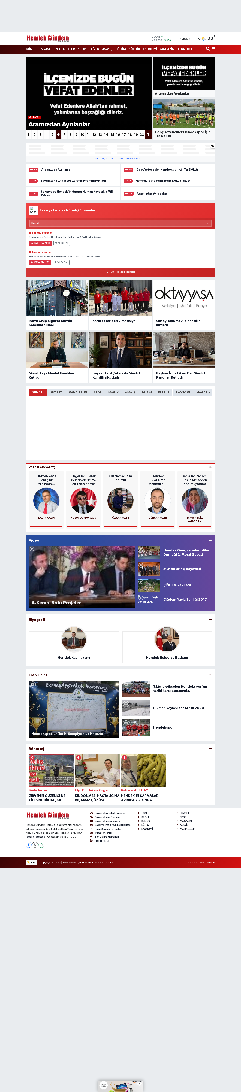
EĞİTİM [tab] (146, 392)
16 (118, 134)
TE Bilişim (210, 862)
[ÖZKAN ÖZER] (120, 500)
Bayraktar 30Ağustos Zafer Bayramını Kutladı (73, 180)
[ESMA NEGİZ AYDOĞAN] (195, 500)
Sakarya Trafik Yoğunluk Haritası (113, 825)
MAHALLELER (65, 49)
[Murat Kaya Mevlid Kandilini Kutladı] (57, 350)
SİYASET (47, 49)
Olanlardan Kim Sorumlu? (120, 478)
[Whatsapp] (41, 845)
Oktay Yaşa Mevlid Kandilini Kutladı (178, 323)
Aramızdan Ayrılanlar (56, 169)
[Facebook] (29, 845)
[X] (35, 845)
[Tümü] (210, 619)
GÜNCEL (32, 49)
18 (130, 134)
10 (82, 134)
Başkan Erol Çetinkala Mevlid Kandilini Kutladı (116, 375)
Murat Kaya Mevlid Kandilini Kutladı (51, 375)
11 (88, 134)
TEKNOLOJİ (185, 49)
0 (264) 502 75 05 (42, 243)
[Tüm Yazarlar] (210, 467)
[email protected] (36, 836)
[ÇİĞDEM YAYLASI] (149, 585)
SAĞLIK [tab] (113, 392)
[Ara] (208, 49)
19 (136, 134)
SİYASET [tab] (56, 392)
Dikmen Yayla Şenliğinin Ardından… (46, 480)
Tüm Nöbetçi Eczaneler (122, 272)
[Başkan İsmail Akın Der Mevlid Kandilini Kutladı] (184, 350)
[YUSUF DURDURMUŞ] (83, 500)
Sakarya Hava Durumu (107, 817)
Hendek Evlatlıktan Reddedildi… (157, 480)
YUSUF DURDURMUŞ (83, 518)
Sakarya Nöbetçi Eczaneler (110, 813)
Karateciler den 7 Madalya (113, 321)
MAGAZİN (167, 49)
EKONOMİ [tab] (183, 392)
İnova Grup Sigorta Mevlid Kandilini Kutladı (50, 323)
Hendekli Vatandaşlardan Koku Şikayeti (163, 180)
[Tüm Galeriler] (210, 675)
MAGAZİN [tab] (203, 392)
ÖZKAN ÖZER (120, 518)
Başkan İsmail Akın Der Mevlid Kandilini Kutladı (180, 375)
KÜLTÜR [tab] (163, 392)
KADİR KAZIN (46, 518)
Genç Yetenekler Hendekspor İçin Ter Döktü (167, 169)
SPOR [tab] (98, 392)
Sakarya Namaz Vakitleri (108, 821)
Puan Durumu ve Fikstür (108, 829)
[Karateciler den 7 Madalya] (120, 298)
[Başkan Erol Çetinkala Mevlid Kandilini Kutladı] (120, 350)
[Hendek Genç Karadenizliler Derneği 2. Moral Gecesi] (149, 552)
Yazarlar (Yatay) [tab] (42, 467)
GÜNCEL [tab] (38, 392)
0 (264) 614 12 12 (41, 262)
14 (106, 134)
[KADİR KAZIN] (46, 500)
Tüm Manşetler (103, 833)
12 (94, 134)
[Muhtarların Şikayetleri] (149, 568)
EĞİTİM (120, 49)
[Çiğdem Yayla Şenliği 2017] (149, 599)
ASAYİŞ (107, 49)
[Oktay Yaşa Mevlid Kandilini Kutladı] (184, 298)
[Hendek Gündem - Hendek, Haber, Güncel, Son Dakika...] (48, 38)
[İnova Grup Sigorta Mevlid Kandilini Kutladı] (57, 298)
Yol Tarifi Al (63, 243)
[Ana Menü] (212, 49)
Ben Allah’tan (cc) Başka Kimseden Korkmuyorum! (195, 480)
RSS (33, 862)
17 (124, 134)
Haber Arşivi (102, 840)
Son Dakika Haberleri (107, 836)
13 (100, 134)
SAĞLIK (94, 49)
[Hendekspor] (136, 727)
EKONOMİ (150, 49)
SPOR (82, 49)
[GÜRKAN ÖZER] (157, 500)
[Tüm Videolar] (210, 540)
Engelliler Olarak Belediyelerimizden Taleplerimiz (83, 480)
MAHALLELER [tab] (78, 392)
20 (142, 134)
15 (112, 134)
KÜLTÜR (134, 49)
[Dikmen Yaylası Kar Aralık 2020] (136, 707)
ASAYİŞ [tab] (130, 392)
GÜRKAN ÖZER (157, 518)
